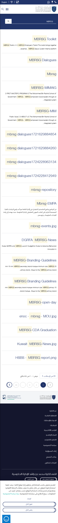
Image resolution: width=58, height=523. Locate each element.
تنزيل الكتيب (30, 479)
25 (15, 385)
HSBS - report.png (35, 357)
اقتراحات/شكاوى (50, 462)
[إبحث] (8, 21)
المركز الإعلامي (51, 435)
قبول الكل (29, 503)
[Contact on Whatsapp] (48, 2)
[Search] (3, 9)
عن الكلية (53, 410)
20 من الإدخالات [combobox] (48, 376)
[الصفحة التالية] (9, 385)
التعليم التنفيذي (50, 439)
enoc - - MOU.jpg (37, 316)
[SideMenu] (7, 9)
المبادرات (53, 425)
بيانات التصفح (51, 456)
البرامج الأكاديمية (50, 430)
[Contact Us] (52, 2)
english (4, 2)
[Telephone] (55, 2)
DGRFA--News (39, 239)
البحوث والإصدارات (50, 420)
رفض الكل (29, 509)
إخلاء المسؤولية (50, 451)
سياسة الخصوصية (49, 445)
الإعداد (29, 498)
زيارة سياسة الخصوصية (11, 493)
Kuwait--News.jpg (36, 343)
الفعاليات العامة (50, 415)
